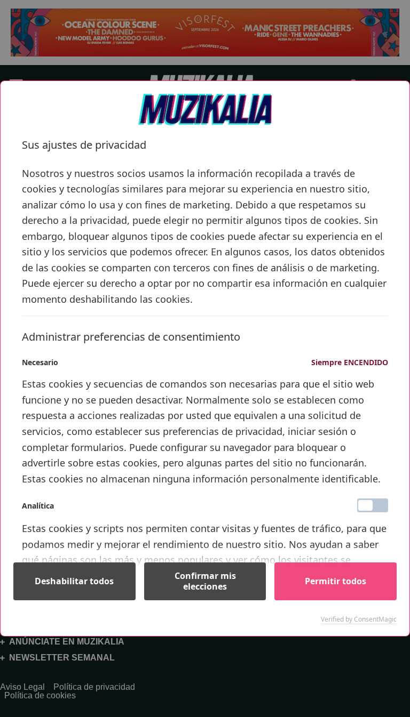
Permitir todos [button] (335, 581)
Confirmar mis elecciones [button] (205, 581)
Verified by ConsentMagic (359, 619)
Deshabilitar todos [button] (74, 581)
